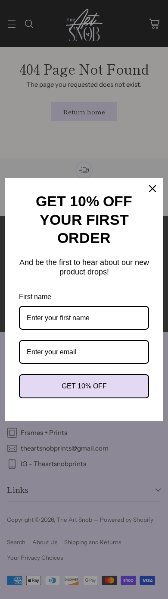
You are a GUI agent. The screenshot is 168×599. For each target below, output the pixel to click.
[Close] (152, 188)
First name (35, 296)
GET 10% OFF (84, 386)
